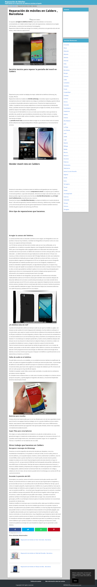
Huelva (66, 114)
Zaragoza (66, 209)
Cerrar (75, 580)
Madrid (66, 143)
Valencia (66, 197)
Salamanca (67, 168)
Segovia (66, 174)
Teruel (65, 187)
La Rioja (66, 127)
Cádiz (65, 79)
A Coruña (66, 45)
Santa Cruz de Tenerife (70, 171)
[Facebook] (15, 529)
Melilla (65, 149)
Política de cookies (36, 581)
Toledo (65, 190)
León (65, 133)
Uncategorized (68, 193)
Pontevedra (67, 165)
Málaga (66, 146)
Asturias (66, 60)
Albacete (66, 51)
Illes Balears (67, 121)
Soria (65, 181)
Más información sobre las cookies (55, 581)
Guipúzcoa (67, 111)
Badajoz (66, 67)
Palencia (66, 162)
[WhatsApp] (41, 529)
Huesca (66, 117)
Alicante (66, 54)
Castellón (66, 86)
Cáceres (66, 76)
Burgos (66, 73)
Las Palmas (67, 130)
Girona (66, 102)
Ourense (66, 159)
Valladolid (66, 200)
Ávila (65, 64)
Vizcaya (66, 203)
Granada (66, 105)
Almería (66, 57)
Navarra (66, 155)
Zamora (66, 206)
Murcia (66, 152)
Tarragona (67, 184)
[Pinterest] (53, 529)
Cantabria (66, 83)
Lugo (65, 140)
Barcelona (14, 6)
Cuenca (66, 98)
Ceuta (65, 89)
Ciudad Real (67, 92)
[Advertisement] (35, 83)
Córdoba (66, 95)
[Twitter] (28, 529)
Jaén (65, 124)
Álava (65, 48)
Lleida (65, 136)
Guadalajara (67, 108)
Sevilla (65, 178)
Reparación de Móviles (15, 2)
